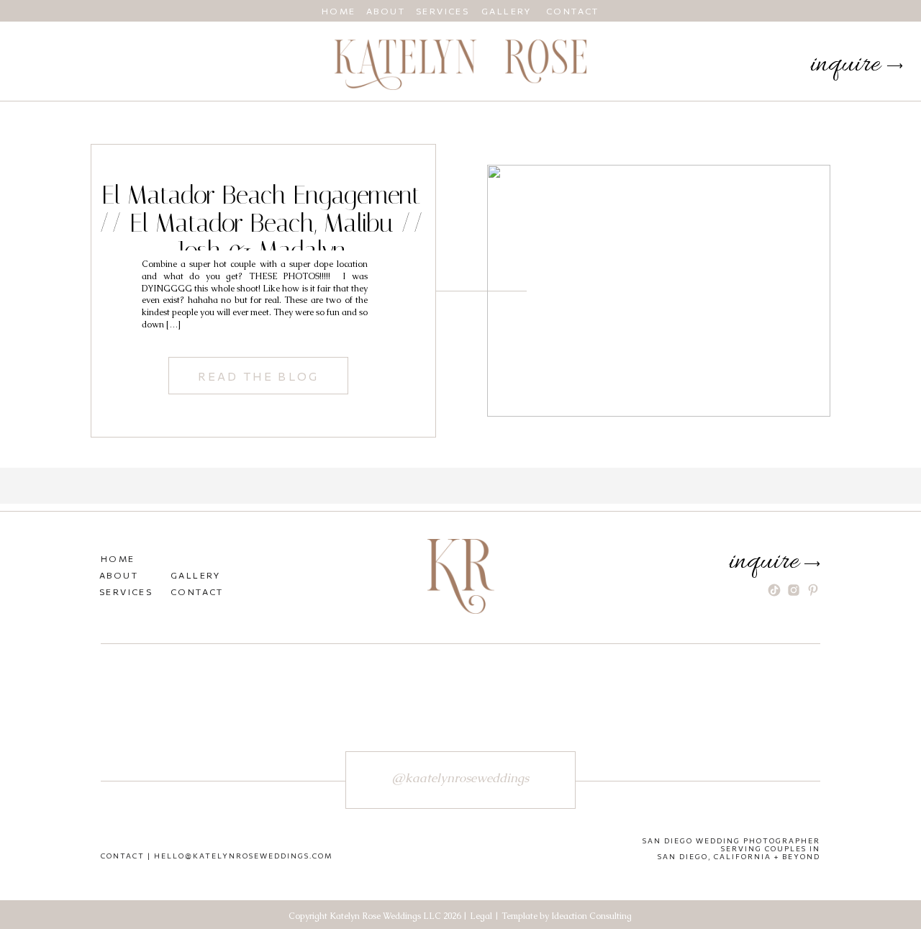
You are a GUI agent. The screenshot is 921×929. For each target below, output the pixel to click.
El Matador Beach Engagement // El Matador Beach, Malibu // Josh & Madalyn (262, 223)
